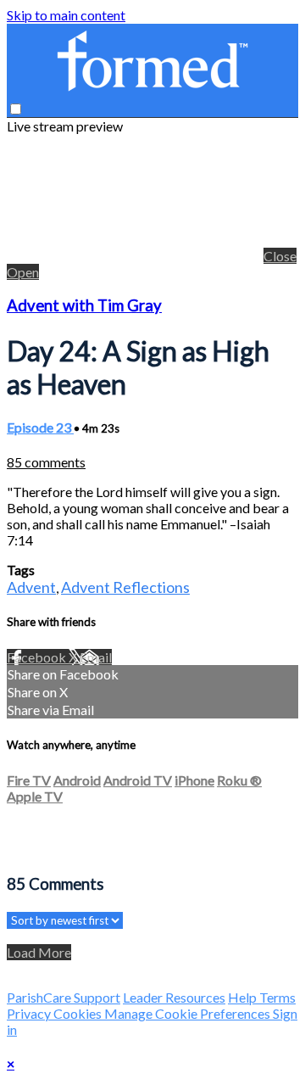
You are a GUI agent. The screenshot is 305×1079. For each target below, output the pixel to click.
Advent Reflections (125, 587)
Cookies (78, 1013)
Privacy (30, 1013)
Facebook (38, 657)
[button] (15, 109)
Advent (31, 587)
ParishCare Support (63, 997)
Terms (277, 997)
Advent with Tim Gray (84, 305)
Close (280, 256)
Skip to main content (66, 15)
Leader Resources (174, 997)
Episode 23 (40, 427)
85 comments (46, 462)
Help (243, 997)
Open (23, 272)
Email (96, 657)
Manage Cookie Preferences (188, 1013)
